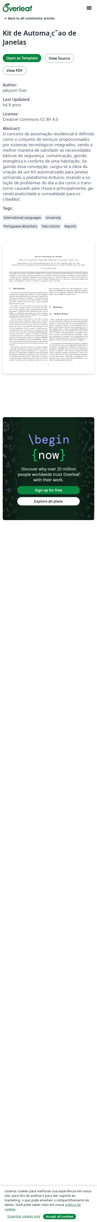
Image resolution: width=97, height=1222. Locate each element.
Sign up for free (48, 490)
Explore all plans (48, 501)
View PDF (15, 70)
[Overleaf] (17, 7)
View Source (59, 58)
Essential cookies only (23, 1216)
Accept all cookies (59, 1216)
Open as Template (22, 58)
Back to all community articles (29, 18)
